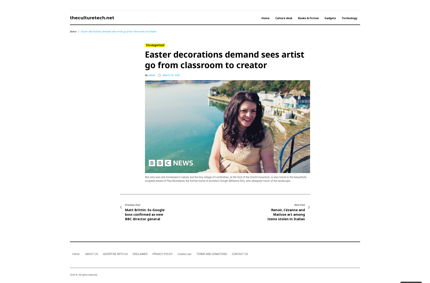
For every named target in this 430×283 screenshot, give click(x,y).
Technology (349, 18)
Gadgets (330, 18)
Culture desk (283, 18)
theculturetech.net (92, 17)
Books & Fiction (308, 18)
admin (151, 75)
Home (266, 18)
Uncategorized (155, 45)
